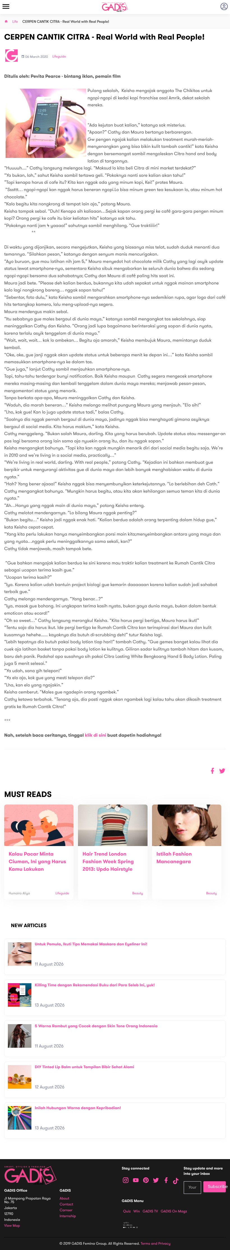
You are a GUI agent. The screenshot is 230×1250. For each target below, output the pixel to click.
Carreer (66, 1210)
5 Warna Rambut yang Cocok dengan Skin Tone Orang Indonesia (96, 1026)
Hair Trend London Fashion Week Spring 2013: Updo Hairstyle (108, 862)
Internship (68, 1216)
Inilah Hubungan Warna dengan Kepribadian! (78, 1108)
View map (12, 1226)
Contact (66, 1204)
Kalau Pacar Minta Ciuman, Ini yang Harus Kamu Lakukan (37, 862)
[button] (222, 771)
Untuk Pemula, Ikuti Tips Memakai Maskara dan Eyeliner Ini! (91, 944)
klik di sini (95, 735)
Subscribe (217, 1187)
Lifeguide (59, 56)
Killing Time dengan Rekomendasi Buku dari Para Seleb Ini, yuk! (95, 985)
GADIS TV (150, 1211)
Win (137, 1211)
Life (15, 22)
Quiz (127, 1211)
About (64, 1198)
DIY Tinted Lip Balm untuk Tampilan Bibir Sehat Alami (84, 1067)
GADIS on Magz (174, 1211)
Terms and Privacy (156, 1243)
